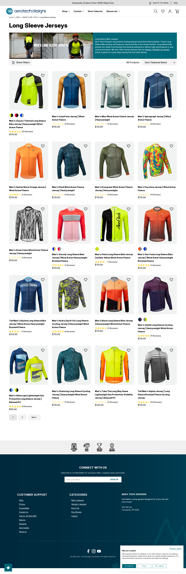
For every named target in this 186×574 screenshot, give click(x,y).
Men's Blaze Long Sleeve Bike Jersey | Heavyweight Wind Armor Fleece (114, 322)
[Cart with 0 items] (177, 11)
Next (34, 417)
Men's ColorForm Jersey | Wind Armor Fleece (68, 118)
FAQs (21, 500)
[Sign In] (170, 11)
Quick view (35, 81)
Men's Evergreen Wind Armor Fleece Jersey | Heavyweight (113, 189)
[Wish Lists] (163, 11)
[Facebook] (87, 550)
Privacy (22, 504)
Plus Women (76, 512)
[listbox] (163, 62)
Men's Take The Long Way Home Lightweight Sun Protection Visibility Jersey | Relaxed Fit (114, 394)
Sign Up (114, 479)
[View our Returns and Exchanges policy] (74, 447)
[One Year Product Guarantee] (112, 447)
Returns (22, 520)
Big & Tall (75, 508)
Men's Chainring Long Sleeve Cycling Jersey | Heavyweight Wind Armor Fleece (71, 394)
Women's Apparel (78, 504)
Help (176, 3)
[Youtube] (98, 550)
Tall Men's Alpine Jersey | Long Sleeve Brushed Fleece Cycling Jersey (154, 394)
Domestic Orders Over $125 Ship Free (93, 3)
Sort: (147, 62)
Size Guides (24, 528)
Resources (112, 11)
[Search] (156, 11)
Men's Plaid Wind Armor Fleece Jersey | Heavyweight (68, 189)
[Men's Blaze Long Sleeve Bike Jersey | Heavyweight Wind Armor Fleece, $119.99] (114, 294)
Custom (77, 11)
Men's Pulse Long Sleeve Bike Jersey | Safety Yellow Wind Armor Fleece (114, 256)
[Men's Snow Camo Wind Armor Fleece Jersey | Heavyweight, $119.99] (28, 224)
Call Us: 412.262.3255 (27, 516)
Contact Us (23, 512)
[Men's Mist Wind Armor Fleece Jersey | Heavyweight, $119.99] (114, 90)
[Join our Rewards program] (99, 447)
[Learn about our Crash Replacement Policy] (86, 447)
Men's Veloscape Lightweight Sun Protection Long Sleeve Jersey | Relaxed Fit (26, 398)
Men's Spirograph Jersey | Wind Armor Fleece (154, 118)
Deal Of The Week (161, 3)
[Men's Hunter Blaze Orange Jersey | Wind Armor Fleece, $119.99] (28, 161)
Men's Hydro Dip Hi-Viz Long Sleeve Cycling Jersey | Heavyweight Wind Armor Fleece (70, 324)
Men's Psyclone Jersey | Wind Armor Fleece (157, 189)
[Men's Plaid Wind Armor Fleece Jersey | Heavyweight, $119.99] (71, 161)
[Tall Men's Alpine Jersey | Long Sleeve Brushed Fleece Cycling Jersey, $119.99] (157, 365)
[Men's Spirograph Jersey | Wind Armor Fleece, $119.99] (157, 90)
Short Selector (95, 11)
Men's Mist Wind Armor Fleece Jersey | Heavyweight (114, 118)
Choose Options (28, 104)
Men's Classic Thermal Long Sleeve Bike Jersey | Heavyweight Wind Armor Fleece (27, 124)
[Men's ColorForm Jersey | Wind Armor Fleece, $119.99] (71, 90)
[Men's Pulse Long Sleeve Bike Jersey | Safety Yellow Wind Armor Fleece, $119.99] (114, 224)
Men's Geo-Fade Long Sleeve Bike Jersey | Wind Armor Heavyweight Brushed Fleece (155, 257)
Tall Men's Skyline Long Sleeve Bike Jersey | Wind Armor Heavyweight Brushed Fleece (27, 324)
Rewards (22, 524)
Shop (64, 11)
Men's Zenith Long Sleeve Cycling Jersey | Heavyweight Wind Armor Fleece (155, 328)
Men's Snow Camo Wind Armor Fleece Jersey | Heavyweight (28, 252)
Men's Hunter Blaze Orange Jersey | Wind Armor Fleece (27, 189)
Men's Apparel (77, 500)
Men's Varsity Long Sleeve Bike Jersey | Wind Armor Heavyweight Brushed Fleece (69, 257)
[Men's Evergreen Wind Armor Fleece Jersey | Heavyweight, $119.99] (114, 161)
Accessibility (24, 508)
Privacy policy (176, 549)
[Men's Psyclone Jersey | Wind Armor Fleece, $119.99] (157, 161)
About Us (23, 532)
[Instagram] (93, 550)
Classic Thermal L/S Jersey (157, 50)
